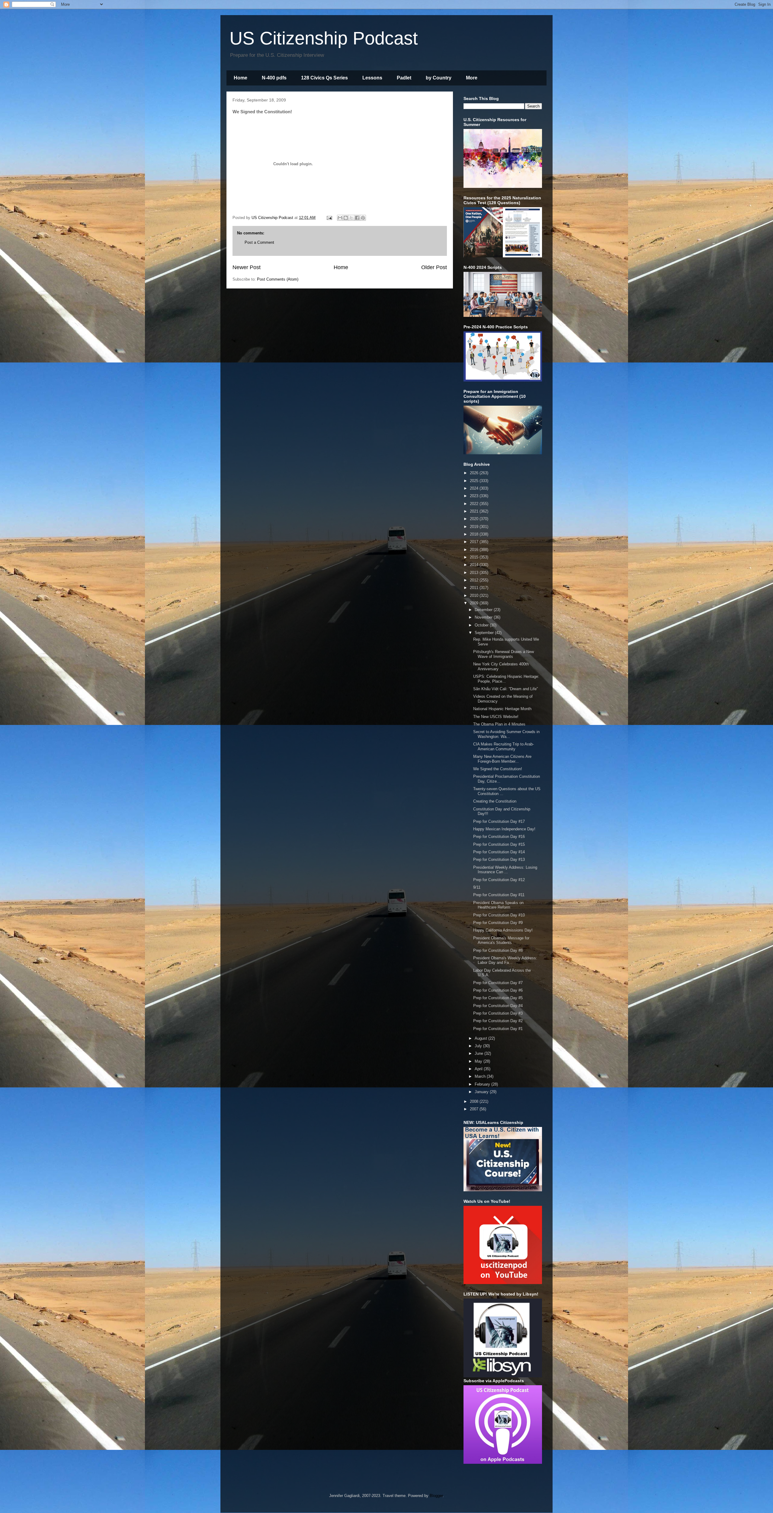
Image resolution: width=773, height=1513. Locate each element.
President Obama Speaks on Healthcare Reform (498, 905)
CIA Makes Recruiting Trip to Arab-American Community (503, 746)
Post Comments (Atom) (277, 279)
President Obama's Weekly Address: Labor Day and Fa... (505, 960)
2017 (475, 541)
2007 (475, 1109)
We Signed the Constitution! (497, 769)
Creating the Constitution (494, 801)
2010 (475, 595)
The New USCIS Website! (495, 716)
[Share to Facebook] (357, 218)
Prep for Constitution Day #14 (499, 852)
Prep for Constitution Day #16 (499, 836)
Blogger (436, 1495)
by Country (438, 77)
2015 (475, 557)
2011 (475, 587)
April (479, 1069)
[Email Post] (329, 217)
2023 (475, 496)
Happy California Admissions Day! (503, 930)
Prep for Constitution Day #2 (498, 1021)
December (484, 609)
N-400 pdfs (274, 77)
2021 (475, 511)
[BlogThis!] (346, 218)
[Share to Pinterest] (363, 218)
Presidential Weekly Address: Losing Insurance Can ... (505, 869)
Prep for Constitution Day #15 (499, 844)
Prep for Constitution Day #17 (499, 821)
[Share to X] (351, 218)
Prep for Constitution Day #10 (499, 915)
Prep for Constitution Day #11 (498, 895)
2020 (475, 519)
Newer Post (247, 267)
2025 (475, 480)
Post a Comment (259, 242)
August (481, 1038)
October (482, 625)
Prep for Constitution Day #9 (498, 922)
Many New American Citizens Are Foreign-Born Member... (502, 759)
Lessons (372, 77)
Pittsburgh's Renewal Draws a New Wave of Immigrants (503, 654)
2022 (475, 503)
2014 (475, 564)
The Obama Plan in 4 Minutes (499, 724)
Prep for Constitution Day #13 (499, 859)
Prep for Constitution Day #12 (499, 879)
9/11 (476, 887)
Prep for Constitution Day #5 (498, 998)
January (482, 1092)
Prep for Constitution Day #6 (498, 990)
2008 (475, 1101)
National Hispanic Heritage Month (502, 709)
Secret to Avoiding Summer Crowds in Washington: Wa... (506, 734)
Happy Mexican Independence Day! (504, 829)
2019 (475, 526)
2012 (475, 580)
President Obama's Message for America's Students (501, 940)
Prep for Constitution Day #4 (498, 1005)
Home (240, 77)
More (471, 77)
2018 (475, 534)
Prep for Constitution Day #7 (498, 982)
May (479, 1061)
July (479, 1046)
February (483, 1084)
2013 (475, 572)
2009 (475, 603)
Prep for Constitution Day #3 (498, 1013)
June (479, 1053)
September (485, 632)
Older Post (434, 267)
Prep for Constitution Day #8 (498, 950)
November (484, 617)
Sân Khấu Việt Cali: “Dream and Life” (505, 689)
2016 (475, 549)
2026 (475, 473)
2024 (475, 488)
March (481, 1076)
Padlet (404, 77)
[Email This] (340, 218)
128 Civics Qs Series (324, 77)
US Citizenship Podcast (323, 38)
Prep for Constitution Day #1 (498, 1028)
